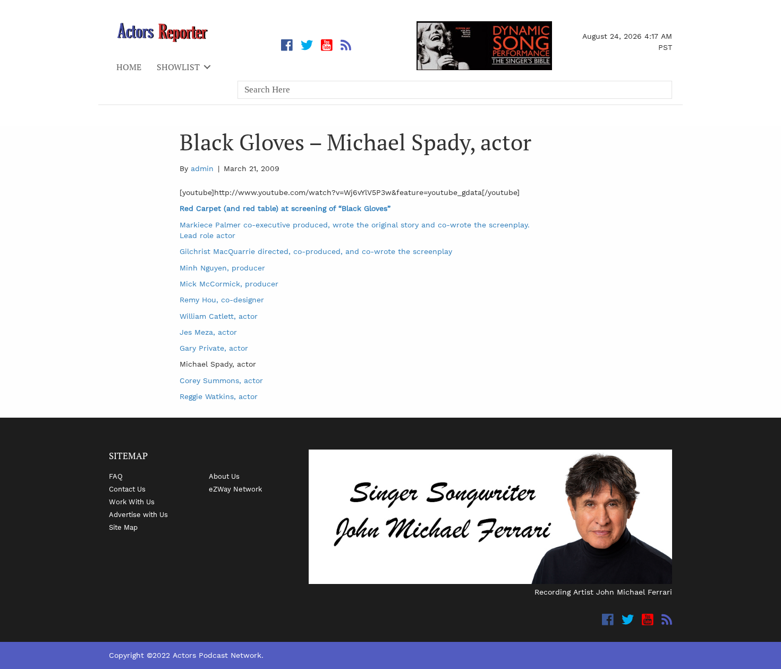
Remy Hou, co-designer (222, 299)
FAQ (116, 476)
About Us (224, 476)
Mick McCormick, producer (229, 284)
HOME (128, 67)
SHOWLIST (178, 67)
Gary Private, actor (214, 348)
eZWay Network (235, 489)
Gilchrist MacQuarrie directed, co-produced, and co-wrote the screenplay (316, 251)
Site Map (123, 527)
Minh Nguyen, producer (222, 268)
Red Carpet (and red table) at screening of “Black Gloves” (285, 208)
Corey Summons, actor (221, 380)
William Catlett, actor (219, 316)
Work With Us (132, 501)
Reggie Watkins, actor (219, 396)
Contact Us (127, 489)
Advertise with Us (138, 514)
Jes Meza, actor (208, 332)
